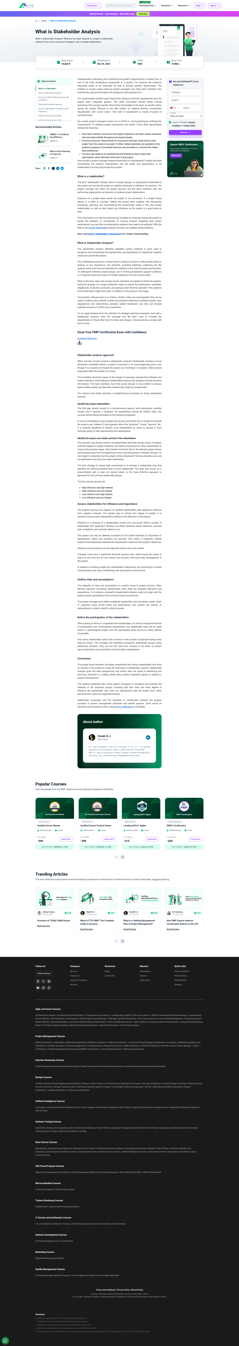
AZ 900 (148, 1087)
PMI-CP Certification (151, 1046)
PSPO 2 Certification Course (120, 1022)
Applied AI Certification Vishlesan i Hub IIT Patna (109, 1107)
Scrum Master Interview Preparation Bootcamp (144, 1066)
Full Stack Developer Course (47, 1241)
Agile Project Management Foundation (52, 1172)
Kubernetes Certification (78, 1090)
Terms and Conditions (105, 1290)
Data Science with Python (178, 1152)
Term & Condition (182, 971)
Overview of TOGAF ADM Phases (53, 920)
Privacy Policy (180, 976)
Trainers (143, 976)
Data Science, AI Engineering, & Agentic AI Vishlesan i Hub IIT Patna (65, 1148)
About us (74, 971)
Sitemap (178, 984)
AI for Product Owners (129, 1025)
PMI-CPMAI (59, 1042)
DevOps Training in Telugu (182, 1083)
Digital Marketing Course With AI (49, 1258)
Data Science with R (157, 1152)
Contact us (75, 976)
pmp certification (124, 706)
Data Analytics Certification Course (62, 1152)
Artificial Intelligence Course (134, 1152)
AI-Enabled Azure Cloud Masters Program (123, 1083)
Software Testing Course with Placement (168, 1128)
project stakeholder (97, 227)
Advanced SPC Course (109, 1025)
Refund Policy (180, 980)
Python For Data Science (109, 1152)
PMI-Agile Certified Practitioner (122, 1018)
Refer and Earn (43, 973)
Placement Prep (146, 5)
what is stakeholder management (104, 234)
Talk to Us (183, 132)
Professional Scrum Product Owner (163, 1022)
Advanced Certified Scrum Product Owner (88, 1022)
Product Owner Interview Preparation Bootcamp (102, 1066)
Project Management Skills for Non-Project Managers (94, 1172)
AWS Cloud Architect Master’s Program (94, 1087)
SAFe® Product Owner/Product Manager (169, 1015)
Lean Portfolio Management (170, 1018)
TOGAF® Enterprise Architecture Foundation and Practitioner (99, 1224)
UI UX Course (67, 1241)
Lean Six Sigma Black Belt (107, 1275)
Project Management (174, 821)
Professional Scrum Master (98, 1015)
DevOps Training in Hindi (65, 1087)
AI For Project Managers (111, 1049)
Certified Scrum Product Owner (95, 825)
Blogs (43, 21)
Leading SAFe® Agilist (135, 825)
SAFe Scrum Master (141, 1015)
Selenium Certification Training (72, 1131)
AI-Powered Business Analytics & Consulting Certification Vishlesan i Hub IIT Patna (132, 1148)
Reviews (73, 984)
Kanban (143, 1022)
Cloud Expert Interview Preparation (128, 1087)
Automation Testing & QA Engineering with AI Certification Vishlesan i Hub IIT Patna (72, 1128)
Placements (145, 971)
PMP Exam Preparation (76, 1042)
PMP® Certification (176, 825)
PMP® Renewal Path (152, 1172)
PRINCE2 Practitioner (117, 1042)
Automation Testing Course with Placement (130, 1128)
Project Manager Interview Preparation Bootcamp (57, 1066)
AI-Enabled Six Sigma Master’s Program (52, 1275)
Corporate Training (78, 980)
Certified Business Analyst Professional (104, 1046)
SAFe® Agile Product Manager (93, 1018)
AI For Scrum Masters (147, 1018)
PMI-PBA (165, 1046)
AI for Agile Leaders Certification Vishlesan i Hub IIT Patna (61, 1107)
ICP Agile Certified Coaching (55, 1025)
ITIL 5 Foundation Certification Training (52, 1224)
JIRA (136, 1022)
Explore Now (176, 155)
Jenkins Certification (57, 1090)
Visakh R (66, 64)
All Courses (92, 5)
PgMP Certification (131, 1046)
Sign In (213, 5)
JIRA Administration (59, 1022)
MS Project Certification (134, 1049)
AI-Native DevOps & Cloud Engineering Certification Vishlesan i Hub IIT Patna (69, 1083)
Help (198, 5)
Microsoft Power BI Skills (130, 1172)
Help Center (145, 980)
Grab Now (143, 14)
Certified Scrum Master (48, 825)
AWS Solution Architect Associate (167, 1087)
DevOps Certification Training (156, 1083)
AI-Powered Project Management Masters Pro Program (152, 1042)
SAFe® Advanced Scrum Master (84, 1025)
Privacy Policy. (190, 126)
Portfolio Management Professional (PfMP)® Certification (73, 1049)
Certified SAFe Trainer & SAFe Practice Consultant (57, 1207)
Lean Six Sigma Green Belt (83, 1275)
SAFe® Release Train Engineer (64, 1018)
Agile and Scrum (44, 821)
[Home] (36, 21)
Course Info (110, 976)
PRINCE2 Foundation (97, 1042)
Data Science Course (88, 1152)
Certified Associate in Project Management (66, 1046)
